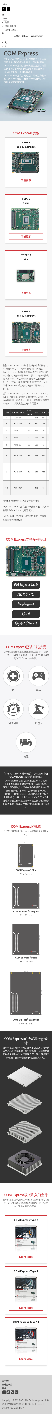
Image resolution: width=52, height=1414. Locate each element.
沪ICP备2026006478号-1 (14, 1408)
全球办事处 (7, 1384)
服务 (4, 1388)
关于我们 (6, 1381)
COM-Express (11, 30)
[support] (6, 42)
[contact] (6, 46)
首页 (7, 22)
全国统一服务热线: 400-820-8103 (28, 36)
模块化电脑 (10, 26)
